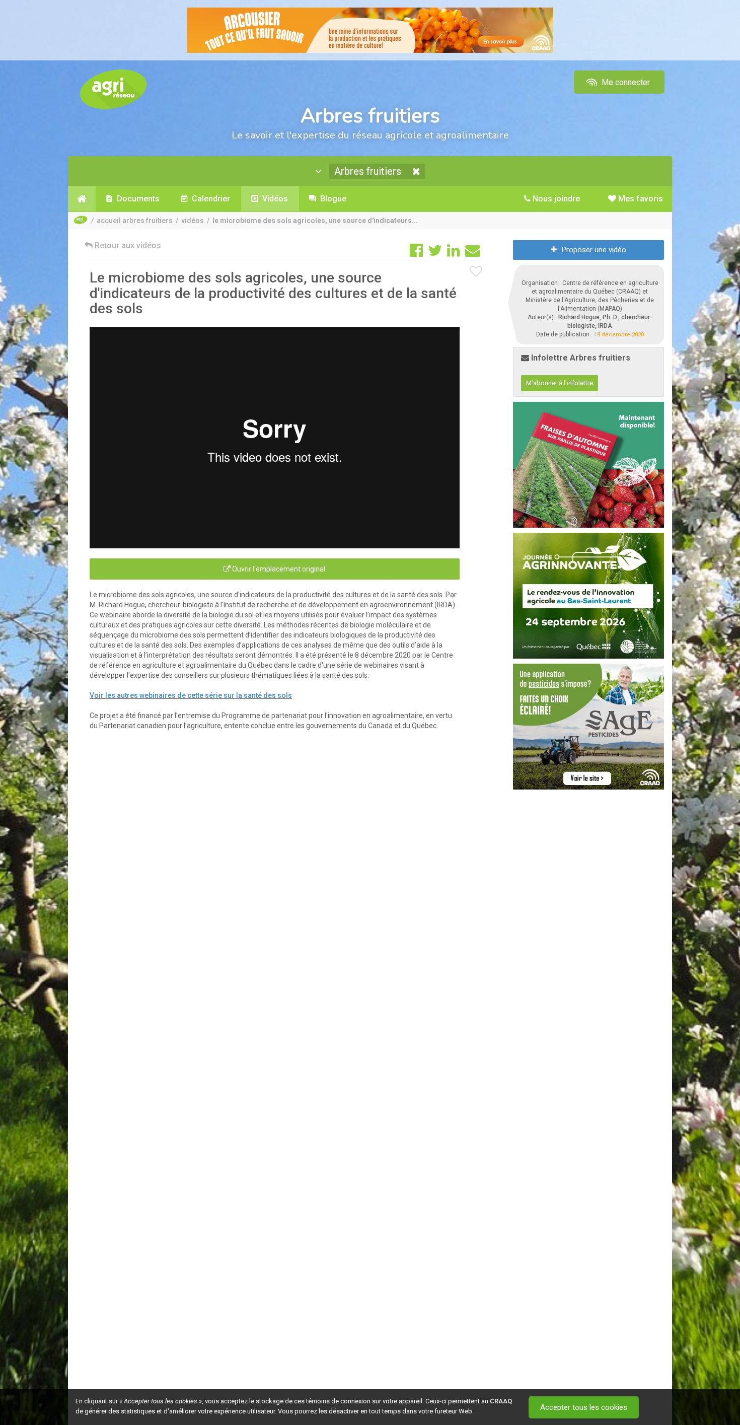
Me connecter (625, 82)
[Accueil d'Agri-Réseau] (113, 88)
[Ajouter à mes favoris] (476, 271)
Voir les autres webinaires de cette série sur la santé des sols (191, 695)
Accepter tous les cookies (583, 1407)
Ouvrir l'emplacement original (278, 569)
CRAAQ (501, 1401)
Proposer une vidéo (594, 249)
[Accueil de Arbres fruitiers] (82, 198)
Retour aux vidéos (127, 245)
